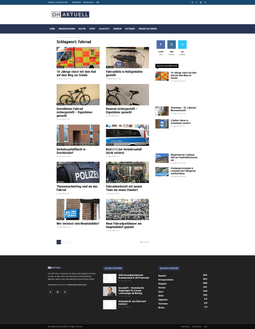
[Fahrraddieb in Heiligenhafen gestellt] (127, 57)
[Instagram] (201, 2)
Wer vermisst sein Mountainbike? (78, 223)
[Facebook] (196, 2)
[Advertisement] (176, 95)
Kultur (82, 29)
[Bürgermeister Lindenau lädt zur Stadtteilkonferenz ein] (162, 158)
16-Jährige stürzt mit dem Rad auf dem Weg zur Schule (76, 73)
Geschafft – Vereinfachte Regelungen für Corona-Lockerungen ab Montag (131, 290)
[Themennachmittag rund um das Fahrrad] (78, 172)
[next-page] (69, 242)
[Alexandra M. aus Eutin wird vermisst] (109, 304)
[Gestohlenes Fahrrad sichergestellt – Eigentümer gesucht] (78, 94)
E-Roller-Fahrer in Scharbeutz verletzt (180, 121)
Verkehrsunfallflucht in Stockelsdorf (71, 151)
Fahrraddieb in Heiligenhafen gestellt (124, 73)
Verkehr (117, 29)
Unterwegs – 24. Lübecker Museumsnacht (183, 109)
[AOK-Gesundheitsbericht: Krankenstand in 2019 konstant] (109, 278)
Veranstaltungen (148, 29)
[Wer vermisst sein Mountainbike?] (78, 209)
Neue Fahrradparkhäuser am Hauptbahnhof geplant (124, 225)
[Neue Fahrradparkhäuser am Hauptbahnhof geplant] (127, 209)
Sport (92, 29)
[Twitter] (205, 2)
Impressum (76, 2)
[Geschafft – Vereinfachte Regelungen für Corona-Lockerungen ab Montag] (109, 291)
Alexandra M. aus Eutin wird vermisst (132, 302)
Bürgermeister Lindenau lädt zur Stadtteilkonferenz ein (184, 157)
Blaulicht (104, 29)
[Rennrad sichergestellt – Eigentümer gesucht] (127, 94)
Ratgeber (130, 29)
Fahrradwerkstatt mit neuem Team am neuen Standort (124, 188)
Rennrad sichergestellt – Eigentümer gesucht (122, 110)
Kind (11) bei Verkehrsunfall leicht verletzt (124, 151)
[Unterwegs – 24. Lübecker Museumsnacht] (162, 111)
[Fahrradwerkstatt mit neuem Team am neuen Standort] (127, 172)
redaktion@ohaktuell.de (76, 284)
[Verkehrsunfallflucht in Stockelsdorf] (78, 135)
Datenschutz (88, 2)
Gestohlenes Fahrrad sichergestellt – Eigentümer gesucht (74, 112)
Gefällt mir (161, 41)
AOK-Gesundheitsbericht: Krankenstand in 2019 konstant (133, 276)
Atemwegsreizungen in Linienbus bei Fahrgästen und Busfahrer (183, 171)
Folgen (172, 41)
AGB (97, 2)
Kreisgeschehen (67, 29)
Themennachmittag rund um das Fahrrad (77, 188)
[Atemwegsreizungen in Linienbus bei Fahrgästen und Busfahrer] (162, 171)
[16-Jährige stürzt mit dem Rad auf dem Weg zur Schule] (78, 57)
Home (52, 29)
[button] (192, 2)
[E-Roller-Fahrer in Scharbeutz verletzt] (162, 123)
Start (58, 37)
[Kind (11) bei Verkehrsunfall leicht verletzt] (127, 135)
